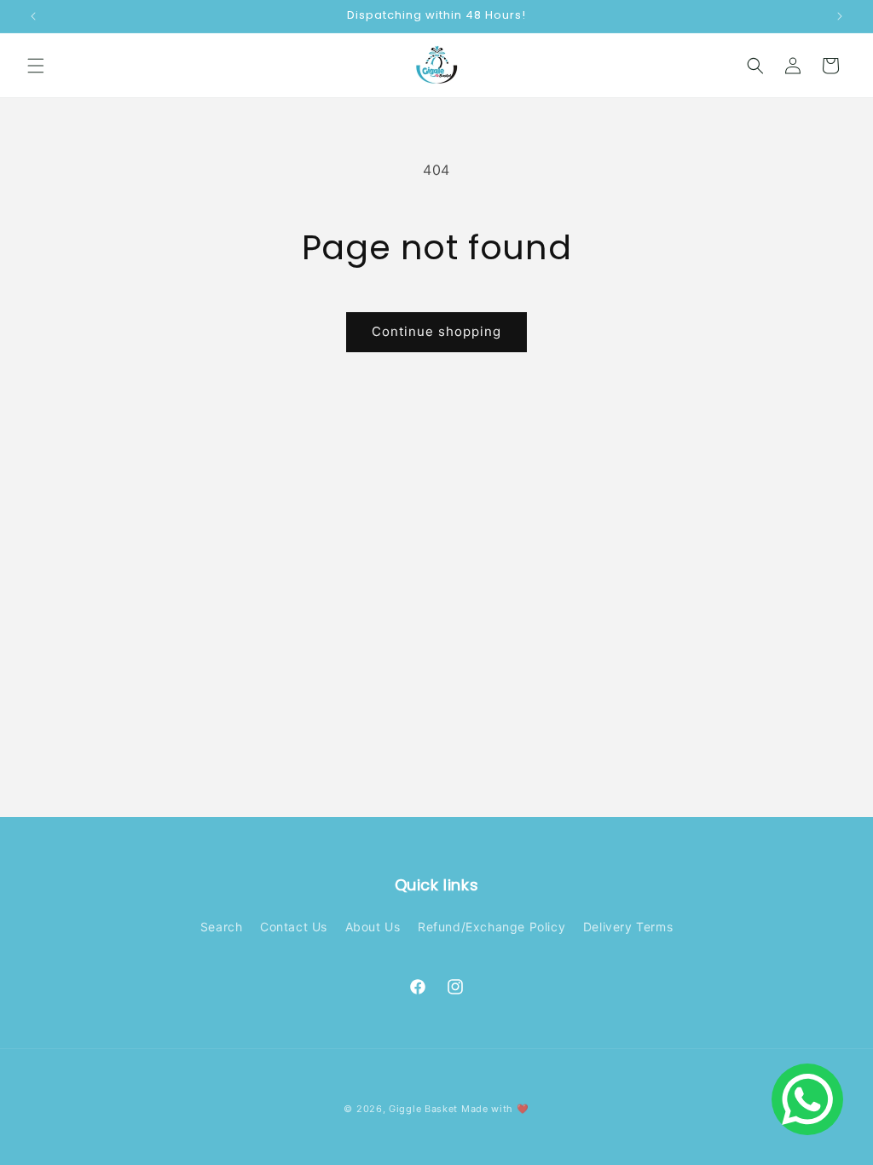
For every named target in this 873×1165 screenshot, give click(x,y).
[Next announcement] (840, 16)
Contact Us (293, 926)
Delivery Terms (628, 926)
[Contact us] (807, 1099)
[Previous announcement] (33, 16)
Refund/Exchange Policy (491, 926)
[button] (36, 65)
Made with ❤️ (495, 1109)
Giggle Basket (423, 1109)
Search (221, 926)
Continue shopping (436, 331)
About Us (373, 926)
